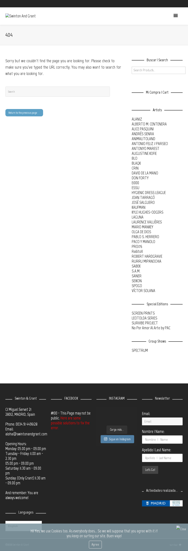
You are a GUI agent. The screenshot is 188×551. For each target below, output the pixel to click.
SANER (136, 275)
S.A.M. (136, 271)
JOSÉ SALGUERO (143, 202)
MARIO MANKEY (142, 226)
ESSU (135, 187)
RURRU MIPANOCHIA (146, 261)
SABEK (136, 266)
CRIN (135, 168)
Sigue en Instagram (120, 439)
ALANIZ (137, 119)
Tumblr (182, 4)
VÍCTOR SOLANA (143, 290)
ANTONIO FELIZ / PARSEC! (150, 143)
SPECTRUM (140, 350)
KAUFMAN (138, 207)
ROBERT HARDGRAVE (147, 256)
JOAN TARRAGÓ (143, 197)
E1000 (135, 182)
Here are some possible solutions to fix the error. (70, 423)
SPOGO (137, 285)
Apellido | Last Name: (156, 449)
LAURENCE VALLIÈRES (147, 222)
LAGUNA (137, 217)
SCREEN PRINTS (143, 313)
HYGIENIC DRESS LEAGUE (149, 192)
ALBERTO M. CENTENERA (149, 124)
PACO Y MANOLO (143, 241)
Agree (95, 544)
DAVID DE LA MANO (145, 173)
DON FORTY (140, 177)
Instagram (175, 4)
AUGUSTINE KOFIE (144, 153)
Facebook (168, 4)
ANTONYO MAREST (145, 148)
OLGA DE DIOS (141, 231)
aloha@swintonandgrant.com (26, 433)
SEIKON (137, 280)
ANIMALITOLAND (143, 138)
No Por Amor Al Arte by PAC (151, 327)
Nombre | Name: (153, 431)
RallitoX (137, 251)
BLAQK (136, 163)
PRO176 (137, 246)
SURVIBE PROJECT (145, 322)
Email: (146, 413)
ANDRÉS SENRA (143, 133)
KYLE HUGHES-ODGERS (147, 212)
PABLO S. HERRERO (145, 236)
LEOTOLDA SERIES (144, 318)
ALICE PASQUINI (143, 128)
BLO (134, 158)
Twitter (161, 4)
